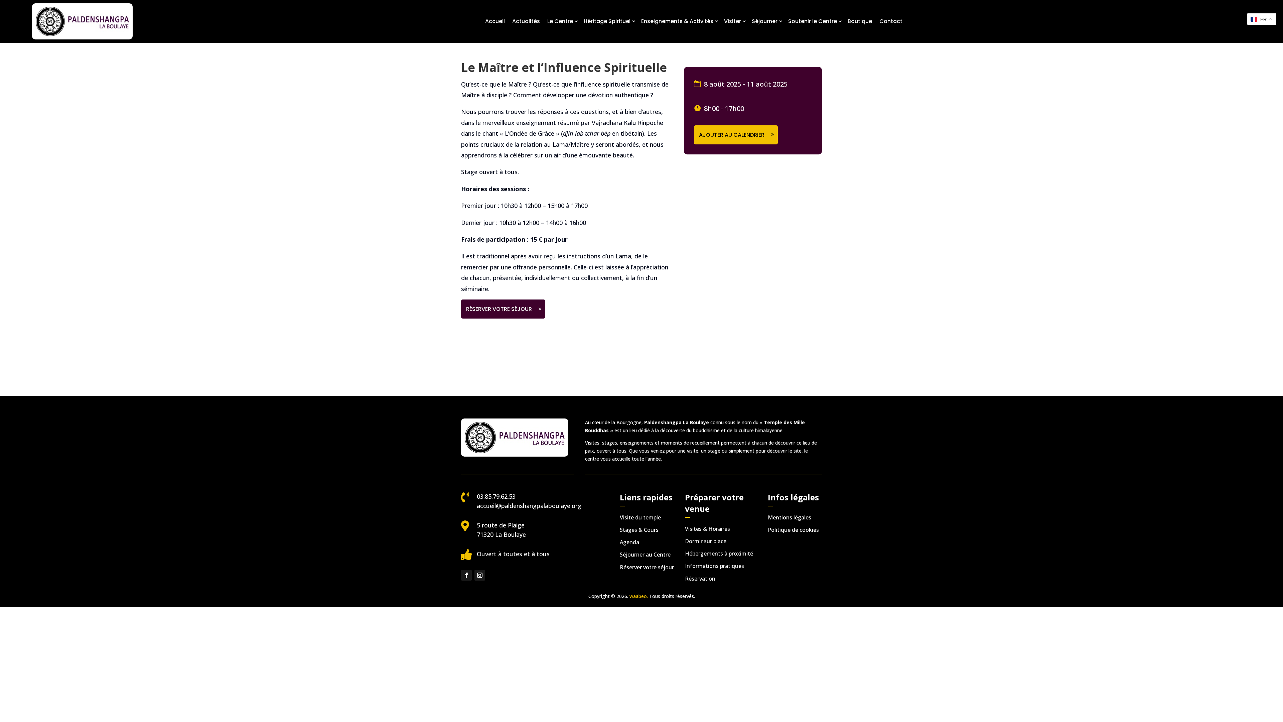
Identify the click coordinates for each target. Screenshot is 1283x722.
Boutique (860, 21)
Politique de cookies (793, 529)
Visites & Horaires (707, 528)
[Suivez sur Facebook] (466, 575)
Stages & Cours (639, 529)
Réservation (700, 578)
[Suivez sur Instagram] (479, 575)
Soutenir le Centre (812, 21)
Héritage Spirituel (607, 21)
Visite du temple (640, 517)
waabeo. (638, 596)
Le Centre (560, 21)
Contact (890, 21)
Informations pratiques (714, 566)
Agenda (629, 542)
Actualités (526, 21)
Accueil (495, 21)
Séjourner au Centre (645, 554)
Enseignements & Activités (677, 21)
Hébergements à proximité (719, 553)
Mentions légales (789, 517)
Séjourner (764, 21)
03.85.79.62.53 (496, 496)
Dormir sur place (705, 541)
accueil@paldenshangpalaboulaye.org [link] (529, 506)
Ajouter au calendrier (731, 135)
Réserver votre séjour (499, 309)
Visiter (732, 21)
